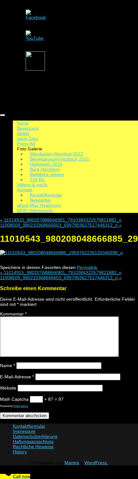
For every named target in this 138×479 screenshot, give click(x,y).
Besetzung (28, 128)
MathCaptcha (20, 406)
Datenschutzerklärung (35, 436)
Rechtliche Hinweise (33, 446)
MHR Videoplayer (35, 210)
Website (8, 388)
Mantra (72, 462)
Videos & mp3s (32, 184)
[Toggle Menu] (2, 115)
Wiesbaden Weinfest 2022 (56, 153)
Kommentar (13, 313)
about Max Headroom (39, 205)
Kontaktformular (46, 194)
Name (7, 365)
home (23, 123)
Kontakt (24, 189)
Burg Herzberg (45, 169)
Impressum (24, 431)
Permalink (87, 267)
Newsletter (40, 200)
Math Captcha (14, 399)
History (20, 451)
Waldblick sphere (47, 174)
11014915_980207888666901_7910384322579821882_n (61, 220)
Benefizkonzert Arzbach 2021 (59, 159)
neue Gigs (27, 138)
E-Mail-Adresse (17, 376)
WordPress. (96, 462)
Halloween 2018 (46, 164)
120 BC (37, 179)
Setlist (23, 133)
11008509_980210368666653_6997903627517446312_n (61, 225)
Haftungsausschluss (33, 441)
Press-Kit (26, 143)
